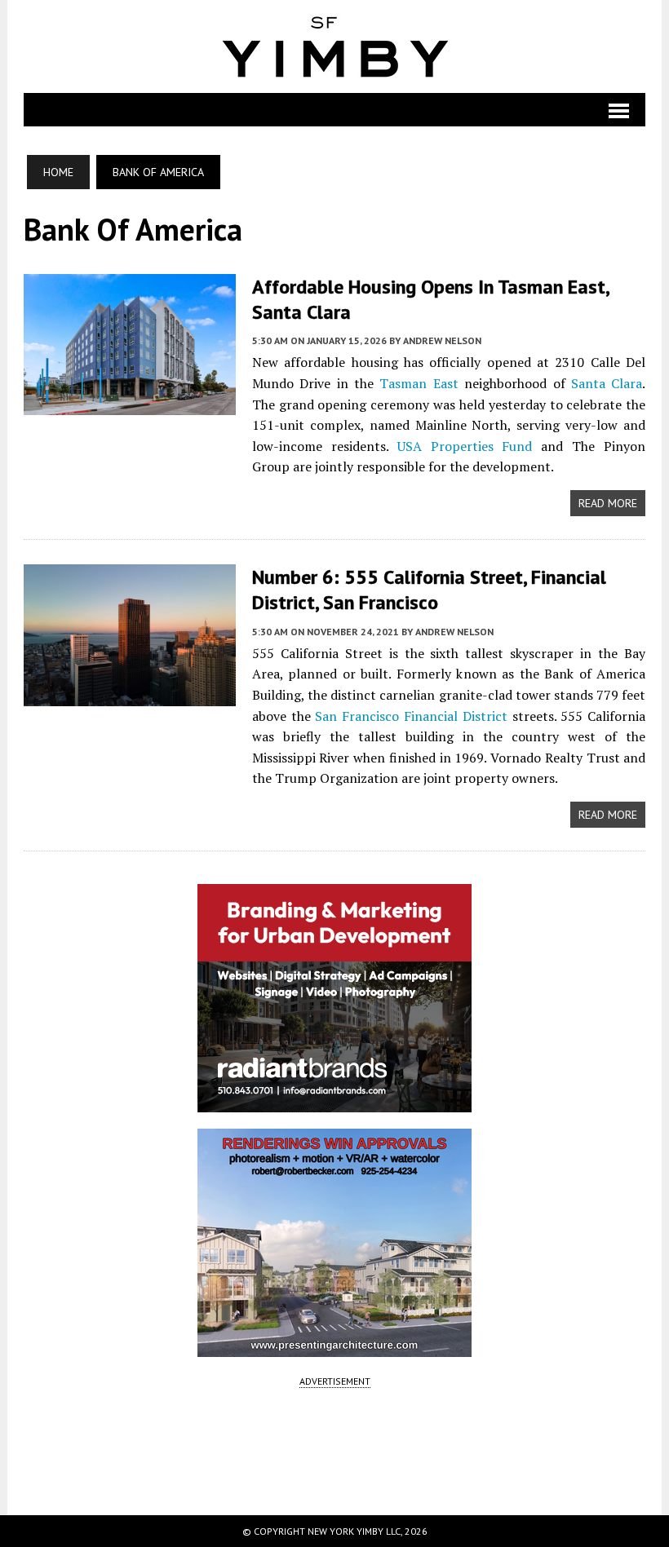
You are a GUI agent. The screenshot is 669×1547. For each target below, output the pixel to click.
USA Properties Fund (465, 446)
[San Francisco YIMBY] (335, 46)
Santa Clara (606, 383)
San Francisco (357, 716)
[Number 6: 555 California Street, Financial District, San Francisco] (130, 695)
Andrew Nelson (442, 340)
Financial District (455, 716)
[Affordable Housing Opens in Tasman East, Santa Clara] (130, 404)
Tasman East (418, 383)
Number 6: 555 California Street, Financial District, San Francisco (429, 589)
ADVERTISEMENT (334, 1381)
